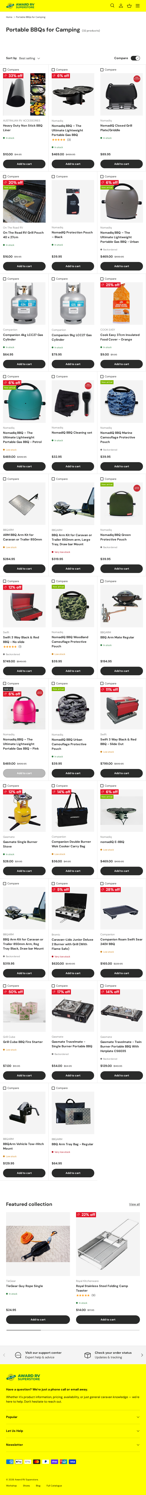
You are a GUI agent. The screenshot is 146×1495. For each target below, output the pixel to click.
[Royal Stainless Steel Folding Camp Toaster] (108, 1244)
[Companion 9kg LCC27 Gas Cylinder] (73, 303)
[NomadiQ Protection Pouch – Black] (73, 201)
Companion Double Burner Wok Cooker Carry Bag (71, 844)
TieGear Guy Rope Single (24, 1286)
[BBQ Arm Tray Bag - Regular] (73, 1113)
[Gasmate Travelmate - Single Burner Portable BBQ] (73, 1010)
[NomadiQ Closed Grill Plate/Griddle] (121, 94)
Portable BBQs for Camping (30, 17)
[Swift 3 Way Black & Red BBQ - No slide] (24, 606)
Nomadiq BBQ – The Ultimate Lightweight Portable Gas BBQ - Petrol (22, 437)
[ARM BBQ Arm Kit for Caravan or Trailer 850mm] (24, 503)
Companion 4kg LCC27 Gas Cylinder (23, 337)
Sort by (11, 58)
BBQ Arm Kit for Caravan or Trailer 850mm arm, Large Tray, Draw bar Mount (72, 539)
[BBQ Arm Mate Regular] (121, 606)
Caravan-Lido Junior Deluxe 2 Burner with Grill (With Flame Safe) (72, 944)
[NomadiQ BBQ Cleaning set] (73, 401)
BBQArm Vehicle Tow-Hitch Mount (23, 1146)
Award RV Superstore (26, 1479)
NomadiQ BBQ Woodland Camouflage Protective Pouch (70, 641)
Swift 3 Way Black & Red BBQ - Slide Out (118, 741)
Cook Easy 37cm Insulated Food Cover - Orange (120, 337)
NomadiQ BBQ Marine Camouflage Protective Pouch (117, 437)
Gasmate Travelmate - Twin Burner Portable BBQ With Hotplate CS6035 (121, 1046)
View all (134, 1204)
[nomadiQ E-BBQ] (121, 810)
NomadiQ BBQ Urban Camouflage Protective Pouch (69, 744)
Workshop (11, 1485)
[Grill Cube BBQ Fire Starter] (24, 1010)
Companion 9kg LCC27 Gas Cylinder (72, 337)
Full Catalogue (54, 1485)
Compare (121, 58)
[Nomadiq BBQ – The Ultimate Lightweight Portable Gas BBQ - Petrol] (24, 401)
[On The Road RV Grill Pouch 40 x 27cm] (24, 201)
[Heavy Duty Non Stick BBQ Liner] (24, 94)
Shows (26, 1485)
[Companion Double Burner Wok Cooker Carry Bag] (73, 810)
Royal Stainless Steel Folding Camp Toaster (102, 1288)
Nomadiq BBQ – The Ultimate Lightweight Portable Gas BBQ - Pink (21, 744)
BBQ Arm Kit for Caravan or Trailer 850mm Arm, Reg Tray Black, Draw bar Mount (23, 944)
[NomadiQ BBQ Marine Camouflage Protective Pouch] (121, 401)
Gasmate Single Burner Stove (20, 844)
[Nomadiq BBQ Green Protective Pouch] (121, 503)
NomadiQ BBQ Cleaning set (72, 433)
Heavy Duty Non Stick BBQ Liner (23, 128)
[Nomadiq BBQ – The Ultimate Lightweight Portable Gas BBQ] (73, 94)
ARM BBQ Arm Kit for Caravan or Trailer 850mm (22, 537)
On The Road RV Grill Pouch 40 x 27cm (23, 235)
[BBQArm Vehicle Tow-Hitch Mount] (24, 1113)
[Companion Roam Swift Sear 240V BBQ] (121, 908)
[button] (129, 6)
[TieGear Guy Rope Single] (38, 1244)
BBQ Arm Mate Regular (117, 637)
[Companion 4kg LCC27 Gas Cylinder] (24, 303)
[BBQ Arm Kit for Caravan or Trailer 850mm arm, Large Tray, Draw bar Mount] (73, 503)
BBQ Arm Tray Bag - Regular (72, 1144)
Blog (38, 1485)
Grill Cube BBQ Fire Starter (23, 1042)
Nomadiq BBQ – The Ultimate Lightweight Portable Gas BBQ (67, 130)
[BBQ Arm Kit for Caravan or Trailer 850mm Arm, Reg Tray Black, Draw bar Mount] (24, 908)
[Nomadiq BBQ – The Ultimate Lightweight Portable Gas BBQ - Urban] (121, 201)
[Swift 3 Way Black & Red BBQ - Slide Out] (121, 708)
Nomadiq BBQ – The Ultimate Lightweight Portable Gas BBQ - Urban (119, 237)
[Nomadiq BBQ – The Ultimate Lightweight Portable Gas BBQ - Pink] (24, 708)
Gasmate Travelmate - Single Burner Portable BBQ (72, 1044)
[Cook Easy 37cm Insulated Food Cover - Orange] (121, 303)
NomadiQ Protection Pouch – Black (72, 234)
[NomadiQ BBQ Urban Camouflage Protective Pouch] (73, 708)
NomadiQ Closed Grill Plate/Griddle (116, 128)
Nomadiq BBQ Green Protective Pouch (115, 537)
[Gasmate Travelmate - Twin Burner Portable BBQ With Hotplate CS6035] (121, 1010)
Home (9, 17)
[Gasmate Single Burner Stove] (24, 810)
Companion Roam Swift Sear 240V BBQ (121, 941)
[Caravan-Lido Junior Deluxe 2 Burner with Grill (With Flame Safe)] (73, 908)
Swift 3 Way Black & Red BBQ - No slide (21, 639)
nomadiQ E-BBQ (112, 842)
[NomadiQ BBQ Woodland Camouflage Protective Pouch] (73, 606)
